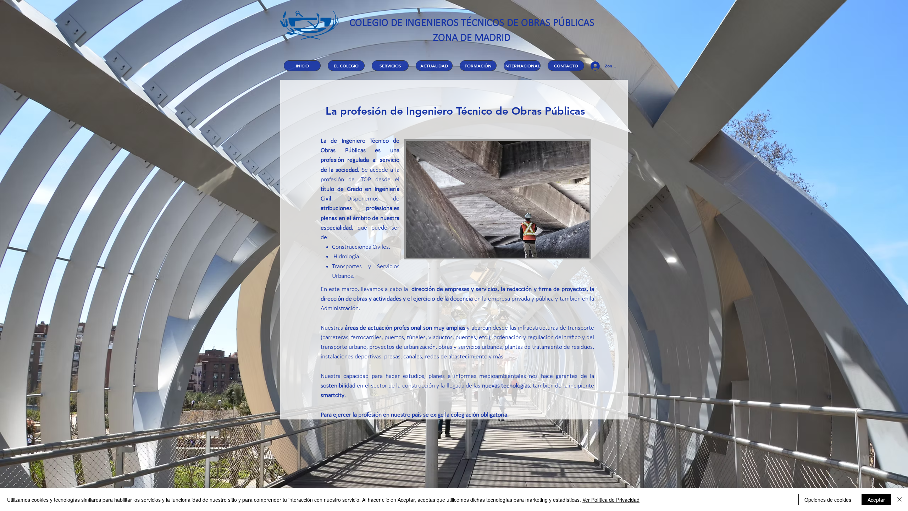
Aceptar (876, 499)
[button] (346, 65)
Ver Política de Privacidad (611, 499)
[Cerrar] (899, 499)
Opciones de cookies (827, 499)
